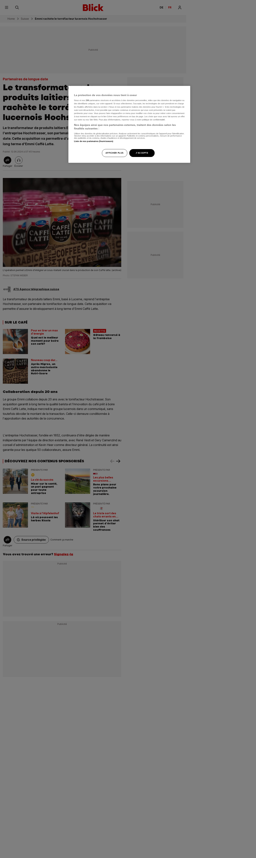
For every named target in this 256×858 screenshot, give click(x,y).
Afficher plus (114, 153)
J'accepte (142, 153)
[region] (129, 124)
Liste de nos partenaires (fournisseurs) (93, 141)
